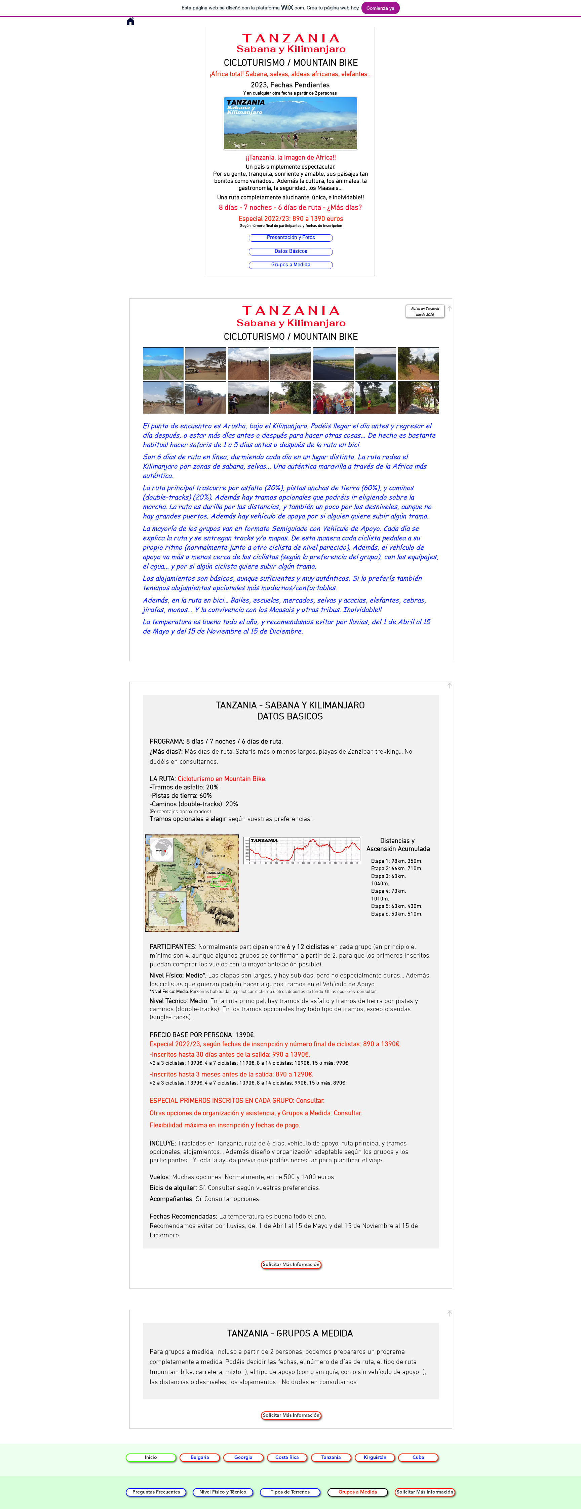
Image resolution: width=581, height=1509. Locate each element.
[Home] (130, 21)
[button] (163, 363)
